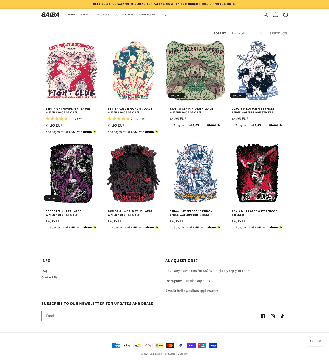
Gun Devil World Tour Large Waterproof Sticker (130, 213)
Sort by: (220, 33)
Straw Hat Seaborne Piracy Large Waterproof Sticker (191, 213)
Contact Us (49, 277)
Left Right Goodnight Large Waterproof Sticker (68, 110)
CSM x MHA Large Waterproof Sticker (254, 213)
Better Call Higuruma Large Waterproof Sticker (130, 110)
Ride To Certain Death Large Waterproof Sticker (191, 110)
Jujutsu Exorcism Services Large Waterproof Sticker (253, 110)
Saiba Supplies (158, 353)
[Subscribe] (117, 316)
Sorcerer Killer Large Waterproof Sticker (63, 213)
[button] (266, 14)
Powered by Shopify (177, 353)
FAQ (44, 271)
